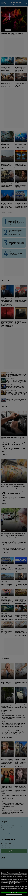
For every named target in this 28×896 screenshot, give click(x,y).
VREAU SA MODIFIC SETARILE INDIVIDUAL (14, 894)
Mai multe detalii (11, 875)
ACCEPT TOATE (14, 892)
